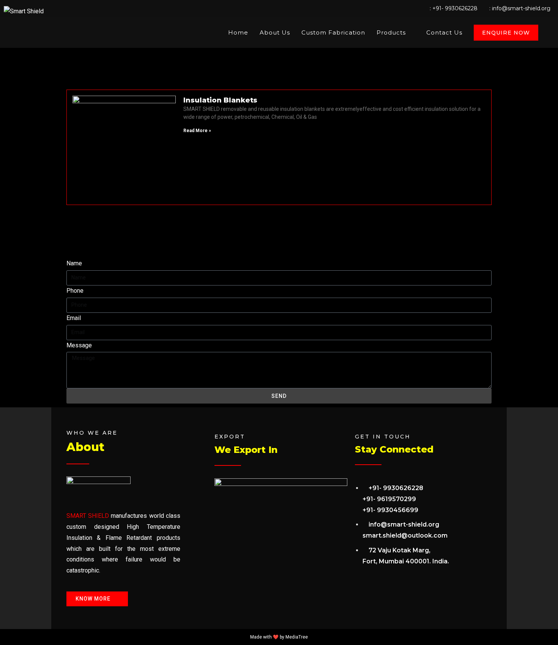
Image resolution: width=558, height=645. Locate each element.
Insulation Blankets (220, 100)
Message (79, 345)
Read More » (197, 130)
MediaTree (296, 637)
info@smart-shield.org (521, 8)
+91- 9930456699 (390, 510)
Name (74, 263)
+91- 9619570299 (389, 499)
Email (73, 318)
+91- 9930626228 (455, 8)
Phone (75, 290)
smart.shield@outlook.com (405, 535)
